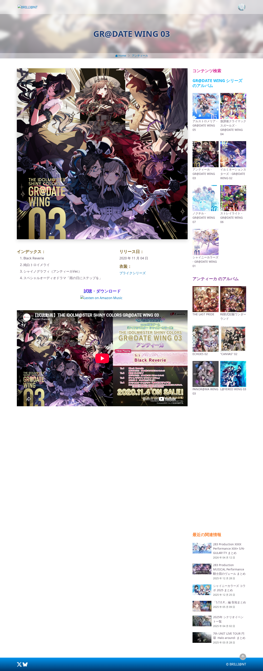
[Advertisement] (102, 445)
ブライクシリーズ (132, 273)
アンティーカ (140, 55)
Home (122, 55)
